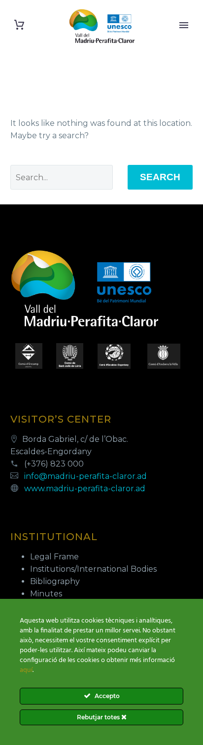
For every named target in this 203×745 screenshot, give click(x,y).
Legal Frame (54, 556)
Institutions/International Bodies (93, 569)
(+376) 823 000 (54, 464)
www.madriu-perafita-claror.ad (84, 488)
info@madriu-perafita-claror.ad (85, 476)
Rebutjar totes (99, 717)
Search (160, 177)
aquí (26, 670)
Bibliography (55, 581)
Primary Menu (184, 25)
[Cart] (19, 25)
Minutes (46, 593)
